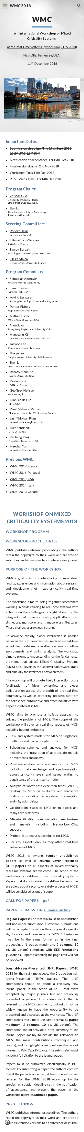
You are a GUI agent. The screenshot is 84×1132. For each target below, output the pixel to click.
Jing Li (14, 208)
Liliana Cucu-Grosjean (25, 240)
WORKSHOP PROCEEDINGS (31, 541)
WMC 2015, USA (22, 479)
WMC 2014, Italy (22, 485)
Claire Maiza (19, 259)
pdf (46, 900)
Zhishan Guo (18, 196)
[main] (42, 40)
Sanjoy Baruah (20, 249)
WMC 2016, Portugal (25, 472)
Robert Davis (19, 231)
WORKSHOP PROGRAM (27, 531)
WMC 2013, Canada (24, 491)
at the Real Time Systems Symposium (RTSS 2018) (42, 47)
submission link (57, 910)
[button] (5, 5)
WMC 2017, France (23, 466)
